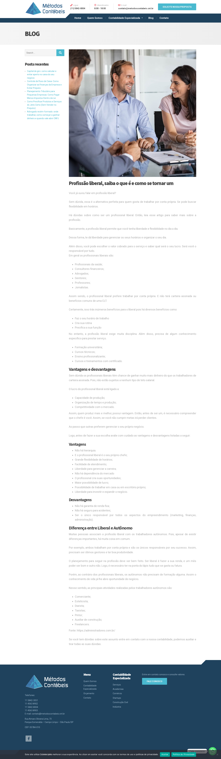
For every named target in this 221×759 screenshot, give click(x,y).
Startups (117, 698)
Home (77, 18)
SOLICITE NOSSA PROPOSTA (177, 7)
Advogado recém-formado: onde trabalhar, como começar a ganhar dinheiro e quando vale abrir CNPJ (43, 115)
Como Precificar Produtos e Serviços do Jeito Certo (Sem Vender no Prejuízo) (44, 105)
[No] (217, 754)
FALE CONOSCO (154, 681)
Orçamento (88, 693)
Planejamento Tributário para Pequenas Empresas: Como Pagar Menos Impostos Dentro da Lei (43, 94)
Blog (150, 18)
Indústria (117, 707)
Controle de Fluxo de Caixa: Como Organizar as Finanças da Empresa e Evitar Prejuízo (44, 84)
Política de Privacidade (184, 754)
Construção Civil (120, 702)
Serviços (117, 684)
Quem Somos (95, 18)
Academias (118, 689)
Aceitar (164, 754)
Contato (164, 18)
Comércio (117, 693)
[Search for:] (40, 52)
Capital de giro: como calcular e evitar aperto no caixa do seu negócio (41, 74)
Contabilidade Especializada (124, 18)
